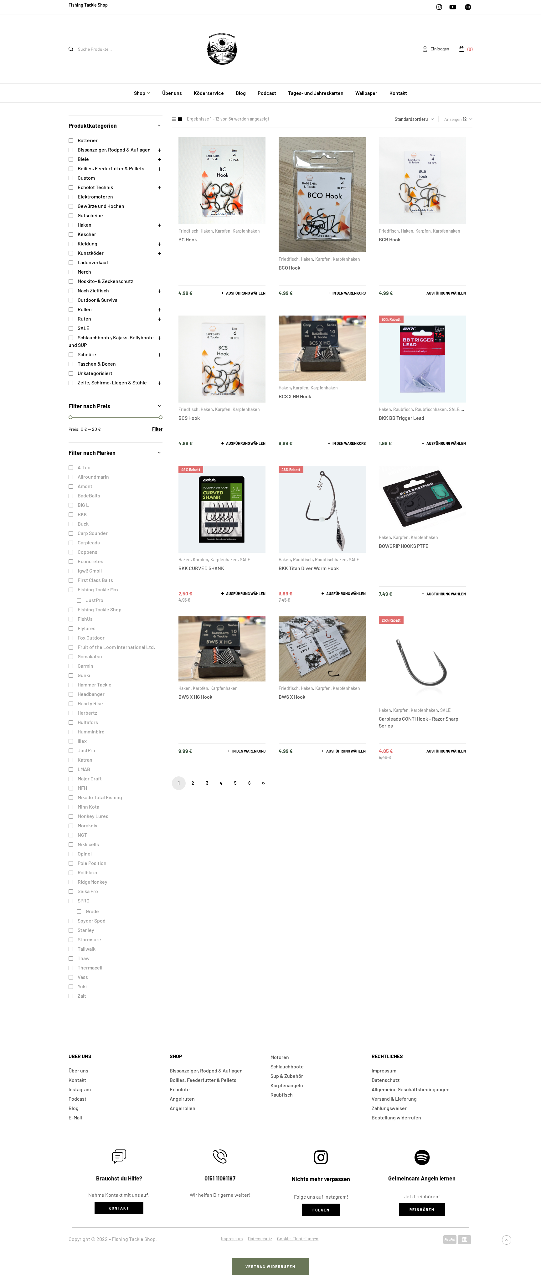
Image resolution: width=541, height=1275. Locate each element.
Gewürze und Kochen (101, 206)
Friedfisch (188, 231)
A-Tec (84, 467)
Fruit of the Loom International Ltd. (116, 647)
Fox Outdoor (91, 637)
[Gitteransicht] (180, 119)
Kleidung (87, 243)
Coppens (87, 552)
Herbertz (87, 713)
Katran (85, 760)
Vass (83, 977)
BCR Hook (389, 239)
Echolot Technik (95, 187)
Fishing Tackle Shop (99, 609)
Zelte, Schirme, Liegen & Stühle (112, 382)
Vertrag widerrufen (270, 1266)
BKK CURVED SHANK (201, 568)
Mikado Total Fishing (100, 797)
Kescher (87, 234)
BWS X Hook (292, 697)
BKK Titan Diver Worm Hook (309, 568)
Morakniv (87, 825)
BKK (82, 514)
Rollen (85, 309)
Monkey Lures (93, 816)
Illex (82, 741)
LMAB (84, 769)
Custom (86, 178)
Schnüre (87, 354)
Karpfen (222, 231)
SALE (454, 409)
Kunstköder (91, 253)
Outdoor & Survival (98, 300)
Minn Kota (88, 807)
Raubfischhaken (431, 409)
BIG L (83, 505)
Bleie (83, 159)
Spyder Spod (92, 920)
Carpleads (89, 542)
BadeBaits (89, 495)
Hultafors (88, 722)
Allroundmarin (93, 477)
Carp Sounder (93, 533)
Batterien (88, 140)
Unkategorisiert (95, 373)
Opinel (85, 853)
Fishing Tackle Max (98, 589)
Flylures (86, 628)
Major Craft (90, 778)
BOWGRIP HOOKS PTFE (404, 546)
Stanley (86, 930)
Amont (85, 486)
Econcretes (90, 561)
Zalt (82, 996)
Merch (84, 272)
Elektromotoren (95, 196)
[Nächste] (263, 783)
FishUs (85, 619)
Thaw (84, 958)
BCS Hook (189, 418)
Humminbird (91, 731)
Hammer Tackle (94, 684)
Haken (207, 231)
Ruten (84, 318)
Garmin (85, 666)
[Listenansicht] (174, 119)
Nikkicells (88, 844)
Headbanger (91, 694)
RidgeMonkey (92, 882)
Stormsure (89, 939)
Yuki (82, 986)
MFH (82, 788)
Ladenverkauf (93, 262)
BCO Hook (289, 267)
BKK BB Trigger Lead (401, 418)
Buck (83, 524)
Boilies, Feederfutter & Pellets (111, 168)
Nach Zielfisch (93, 290)
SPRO (84, 900)
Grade (92, 911)
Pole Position (92, 863)
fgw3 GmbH (90, 570)
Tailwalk (86, 949)
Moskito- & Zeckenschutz (105, 281)
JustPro (94, 600)
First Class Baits (95, 580)
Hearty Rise (90, 703)
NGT (82, 835)
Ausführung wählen (245, 293)
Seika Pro (88, 891)
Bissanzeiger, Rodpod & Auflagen (114, 149)
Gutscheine (90, 215)
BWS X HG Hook (195, 697)
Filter (157, 429)
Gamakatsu (90, 656)
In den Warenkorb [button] (349, 293)
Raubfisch (403, 409)
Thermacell (90, 967)
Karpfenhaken (246, 231)
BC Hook (187, 239)
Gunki (84, 675)
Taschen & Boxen (97, 364)
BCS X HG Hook (295, 396)
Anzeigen (453, 119)
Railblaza (87, 872)
